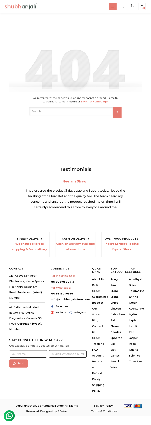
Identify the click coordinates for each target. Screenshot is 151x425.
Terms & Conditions (104, 411)
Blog (95, 320)
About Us (98, 279)
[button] (142, 6)
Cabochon (117, 314)
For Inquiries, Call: (63, 276)
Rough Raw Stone (115, 285)
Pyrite (133, 314)
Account (98, 355)
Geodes (115, 332)
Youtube (61, 312)
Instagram (80, 312)
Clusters (116, 308)
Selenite (134, 355)
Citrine (133, 297)
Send (20, 363)
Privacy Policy (103, 405)
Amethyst (135, 279)
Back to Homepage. (94, 101)
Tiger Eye (135, 361)
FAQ (95, 349)
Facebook (62, 306)
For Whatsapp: (61, 287)
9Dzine (62, 411)
